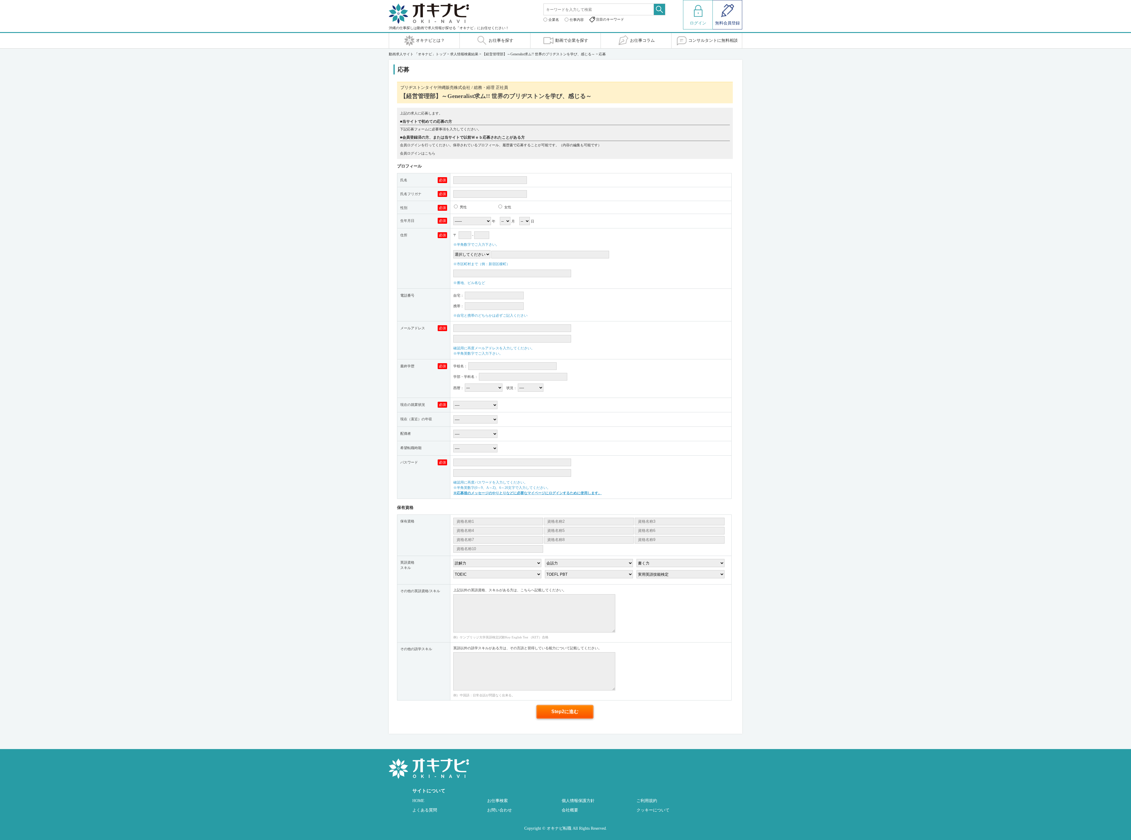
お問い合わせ (499, 810)
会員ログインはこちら (417, 153)
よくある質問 (424, 810)
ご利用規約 (646, 801)
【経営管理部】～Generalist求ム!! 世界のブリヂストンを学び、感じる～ (538, 54)
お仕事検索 (497, 801)
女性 (507, 207)
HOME (418, 801)
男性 (463, 207)
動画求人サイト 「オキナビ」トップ (417, 54)
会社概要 (570, 810)
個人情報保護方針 (578, 801)
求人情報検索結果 (464, 54)
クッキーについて (652, 810)
